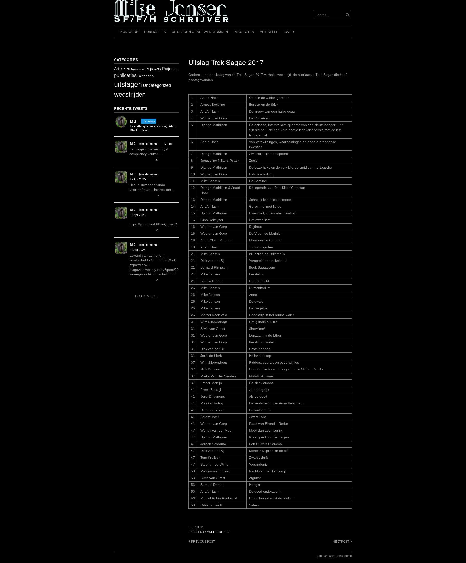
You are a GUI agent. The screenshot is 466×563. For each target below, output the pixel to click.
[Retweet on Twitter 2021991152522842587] (140, 160)
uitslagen (128, 84)
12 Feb (168, 143)
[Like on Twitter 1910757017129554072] (150, 231)
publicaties (125, 75)
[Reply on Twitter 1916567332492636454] (132, 196)
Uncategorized (157, 85)
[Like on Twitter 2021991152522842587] (150, 160)
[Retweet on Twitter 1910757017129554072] (140, 231)
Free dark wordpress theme (334, 556)
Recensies (146, 76)
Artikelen (269, 32)
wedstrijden (219, 532)
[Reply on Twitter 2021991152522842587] (132, 160)
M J (133, 143)
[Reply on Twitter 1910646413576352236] (132, 281)
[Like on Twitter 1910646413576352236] (150, 281)
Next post (341, 541)
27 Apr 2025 (138, 179)
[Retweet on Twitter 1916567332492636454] (140, 196)
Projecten (244, 32)
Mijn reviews (138, 69)
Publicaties (155, 32)
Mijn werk (128, 32)
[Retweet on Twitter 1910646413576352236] (140, 281)
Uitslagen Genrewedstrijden (200, 32)
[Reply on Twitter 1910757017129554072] (132, 231)
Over (289, 32)
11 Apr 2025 (138, 215)
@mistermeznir (148, 143)
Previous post (203, 541)
